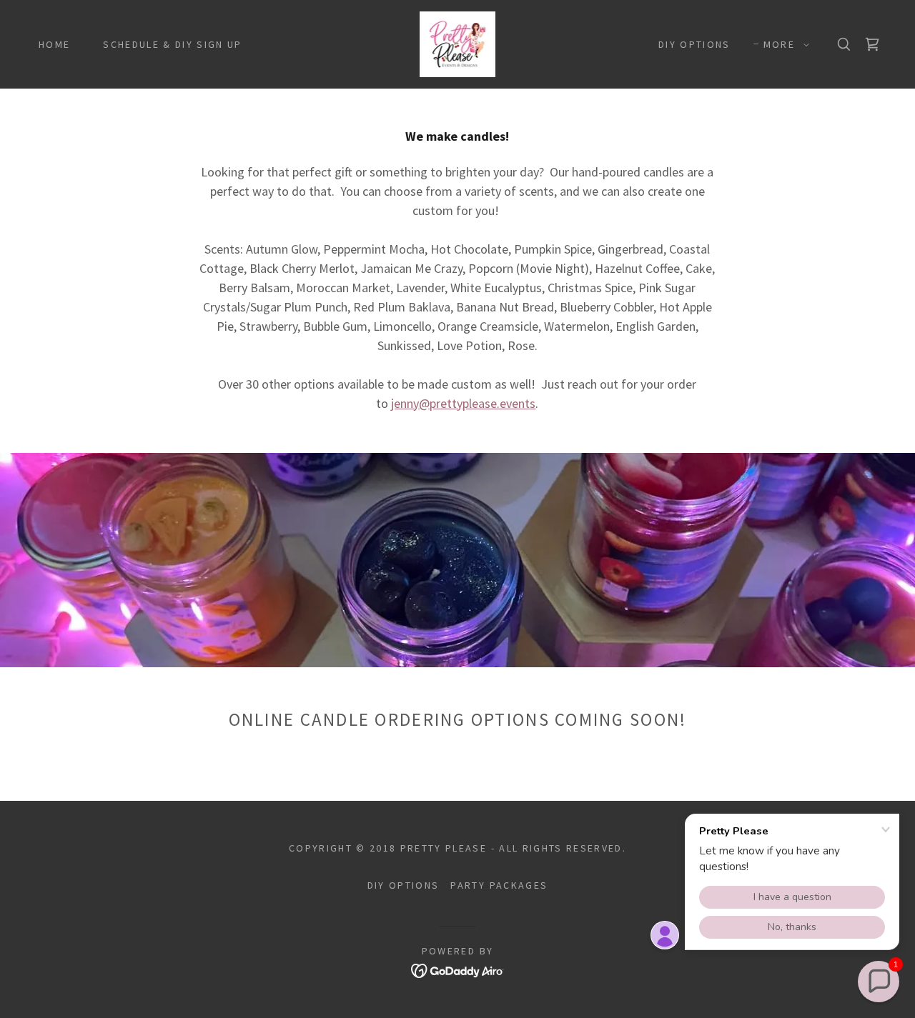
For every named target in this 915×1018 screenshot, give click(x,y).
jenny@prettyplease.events (463, 403)
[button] (782, 44)
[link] (457, 42)
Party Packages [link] (499, 885)
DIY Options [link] (694, 44)
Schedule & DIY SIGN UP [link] (172, 44)
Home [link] (54, 44)
